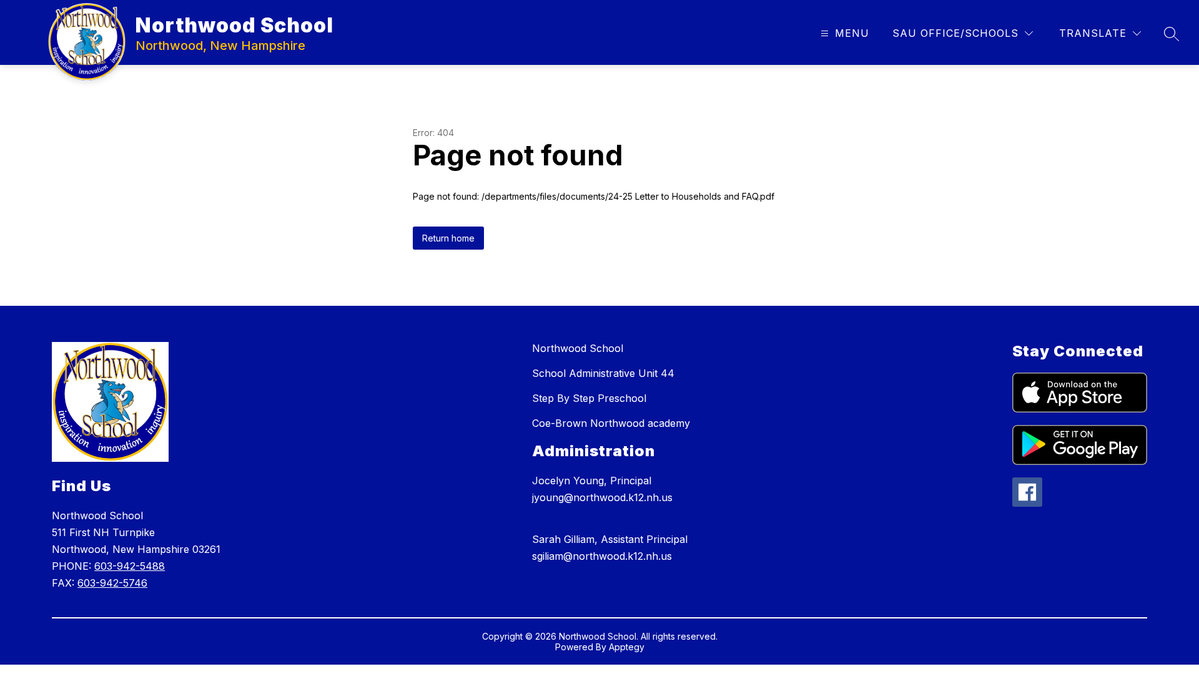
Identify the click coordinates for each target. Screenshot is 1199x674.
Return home (448, 238)
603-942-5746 (112, 583)
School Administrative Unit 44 (603, 373)
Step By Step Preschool (589, 398)
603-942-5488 (129, 566)
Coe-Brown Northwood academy (611, 423)
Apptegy (626, 647)
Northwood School (577, 348)
